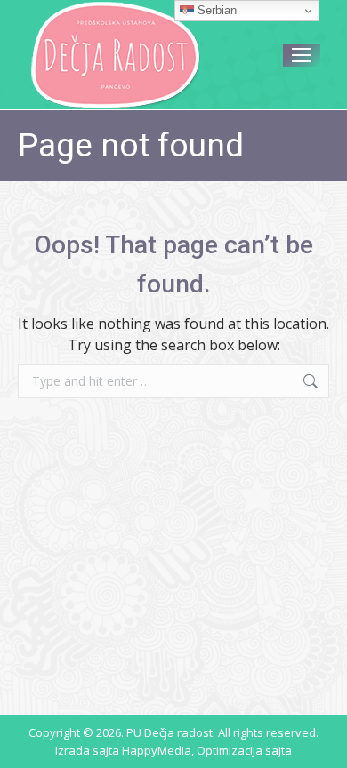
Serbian (215, 10)
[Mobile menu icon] (301, 55)
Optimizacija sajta (244, 750)
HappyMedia (156, 750)
